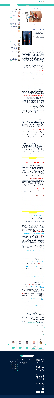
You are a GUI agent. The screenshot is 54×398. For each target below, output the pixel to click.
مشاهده (41, 348)
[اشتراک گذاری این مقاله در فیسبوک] (38, 325)
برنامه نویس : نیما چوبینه (30, 395)
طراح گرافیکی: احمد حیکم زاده (24, 395)
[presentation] (45, 344)
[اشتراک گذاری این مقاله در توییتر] (37, 325)
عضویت (21, 355)
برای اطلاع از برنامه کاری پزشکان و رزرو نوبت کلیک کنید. (33, 322)
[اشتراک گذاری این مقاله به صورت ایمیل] (36, 325)
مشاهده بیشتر (15, 35)
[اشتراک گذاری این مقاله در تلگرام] (35, 325)
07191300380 (15, 370)
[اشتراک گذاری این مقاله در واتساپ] (39, 325)
